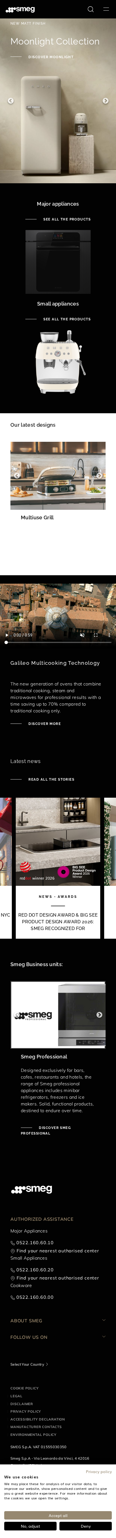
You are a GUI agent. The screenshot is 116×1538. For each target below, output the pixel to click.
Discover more (44, 724)
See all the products (66, 219)
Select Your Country (27, 1364)
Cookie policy (24, 1388)
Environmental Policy (33, 1435)
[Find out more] (58, 540)
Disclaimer (21, 1404)
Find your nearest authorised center (58, 1250)
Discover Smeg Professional (46, 1130)
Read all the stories (50, 779)
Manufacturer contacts (36, 1427)
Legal (16, 1396)
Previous (10, 100)
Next (105, 100)
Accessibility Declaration (37, 1419)
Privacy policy (25, 1411)
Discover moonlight (50, 57)
